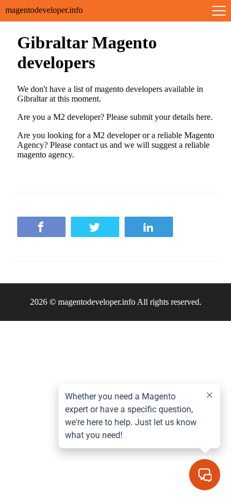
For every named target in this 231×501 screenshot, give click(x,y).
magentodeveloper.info (44, 10)
